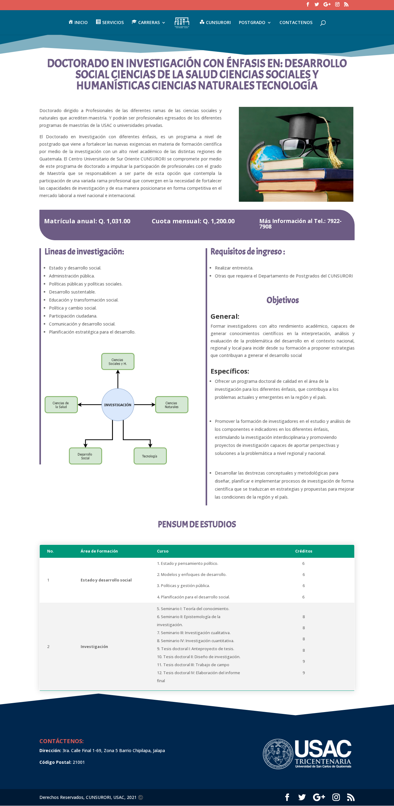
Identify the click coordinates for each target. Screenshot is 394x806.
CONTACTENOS (295, 22)
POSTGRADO (252, 22)
